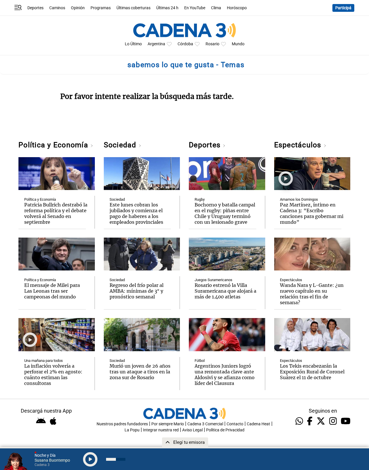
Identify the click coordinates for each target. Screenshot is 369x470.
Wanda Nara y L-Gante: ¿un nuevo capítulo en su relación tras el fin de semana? (312, 293)
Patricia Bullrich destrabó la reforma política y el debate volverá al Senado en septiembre (55, 213)
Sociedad (121, 145)
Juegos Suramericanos (213, 280)
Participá (343, 7)
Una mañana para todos (43, 360)
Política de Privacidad (225, 430)
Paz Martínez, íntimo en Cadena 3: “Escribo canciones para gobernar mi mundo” (311, 213)
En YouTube (194, 7)
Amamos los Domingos (299, 199)
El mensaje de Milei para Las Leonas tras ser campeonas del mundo (52, 291)
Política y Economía (54, 145)
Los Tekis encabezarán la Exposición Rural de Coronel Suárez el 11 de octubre (312, 371)
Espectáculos (298, 145)
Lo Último (133, 44)
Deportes (35, 7)
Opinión (78, 7)
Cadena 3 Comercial (205, 424)
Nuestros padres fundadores (122, 424)
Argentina (156, 44)
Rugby (200, 199)
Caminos (57, 7)
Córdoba (185, 44)
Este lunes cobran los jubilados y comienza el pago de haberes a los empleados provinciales (136, 213)
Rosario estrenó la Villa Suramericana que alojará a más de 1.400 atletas (225, 291)
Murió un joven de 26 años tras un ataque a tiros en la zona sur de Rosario (140, 371)
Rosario (212, 44)
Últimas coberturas (133, 7)
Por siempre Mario (167, 424)
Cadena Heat (258, 424)
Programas (101, 7)
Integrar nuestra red (161, 430)
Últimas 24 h (167, 7)
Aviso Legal (192, 430)
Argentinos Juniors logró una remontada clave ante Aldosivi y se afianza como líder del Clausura (225, 374)
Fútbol (200, 360)
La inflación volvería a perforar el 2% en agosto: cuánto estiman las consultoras (53, 374)
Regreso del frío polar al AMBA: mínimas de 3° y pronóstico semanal (136, 291)
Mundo (238, 44)
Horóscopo (237, 7)
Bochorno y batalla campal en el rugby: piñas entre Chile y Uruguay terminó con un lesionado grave (225, 213)
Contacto (235, 424)
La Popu (132, 430)
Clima (216, 7)
